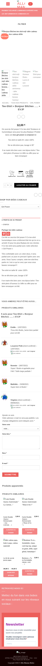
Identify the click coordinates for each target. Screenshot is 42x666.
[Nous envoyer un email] (15, 608)
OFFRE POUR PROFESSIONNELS (16, 658)
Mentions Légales (20, 656)
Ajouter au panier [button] (11, 531)
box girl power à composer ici (25, 135)
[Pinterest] (4, 234)
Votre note (6, 424)
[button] (3, 4)
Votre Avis (6, 434)
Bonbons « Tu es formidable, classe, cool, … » (27, 561)
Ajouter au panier (26, 185)
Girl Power (35, 103)
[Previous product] (23, 116)
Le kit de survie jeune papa (8, 559)
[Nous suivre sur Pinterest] (18, 608)
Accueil (5, 103)
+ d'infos (5, 224)
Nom (4, 453)
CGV (35, 658)
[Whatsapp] (8, 234)
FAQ (31, 658)
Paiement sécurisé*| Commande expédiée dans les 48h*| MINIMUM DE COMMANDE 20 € (20, 12)
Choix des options (11, 574)
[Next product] (19, 116)
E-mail (5, 463)
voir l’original (31, 351)
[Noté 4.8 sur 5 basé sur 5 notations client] (21, 121)
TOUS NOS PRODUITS (19, 103)
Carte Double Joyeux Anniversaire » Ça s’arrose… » (8, 521)
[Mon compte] (35, 3)
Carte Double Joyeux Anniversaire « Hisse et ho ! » (26, 521)
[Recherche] (8, 4)
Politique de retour (21, 660)
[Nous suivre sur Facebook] (3, 608)
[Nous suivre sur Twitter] (11, 608)
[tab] (21, 220)
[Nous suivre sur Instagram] (7, 608)
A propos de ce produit (12, 220)
